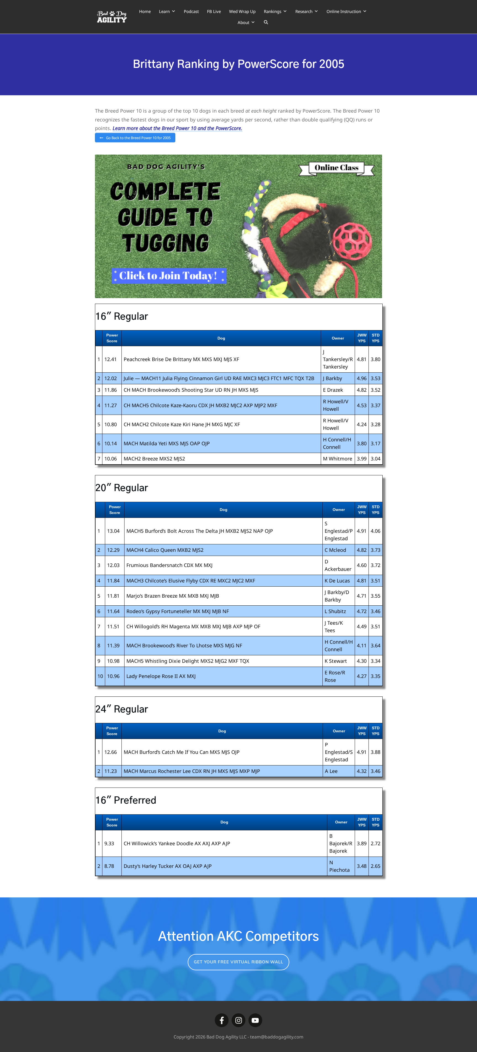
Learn (164, 11)
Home (145, 11)
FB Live (214, 11)
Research (303, 11)
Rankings (272, 11)
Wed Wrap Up (242, 11)
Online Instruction (344, 11)
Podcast (191, 11)
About (243, 22)
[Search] (266, 22)
